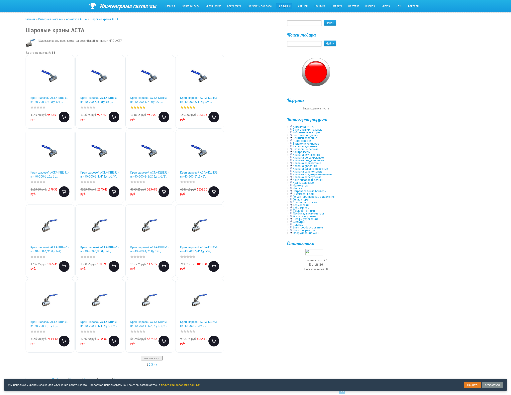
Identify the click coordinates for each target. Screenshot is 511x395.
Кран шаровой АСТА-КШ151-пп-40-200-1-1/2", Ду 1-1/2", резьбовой (149, 174)
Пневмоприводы (303, 194)
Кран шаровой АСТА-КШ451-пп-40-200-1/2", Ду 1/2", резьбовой (149, 249)
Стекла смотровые (305, 202)
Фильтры (299, 222)
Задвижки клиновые (306, 143)
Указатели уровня (304, 216)
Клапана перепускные (307, 177)
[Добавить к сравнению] (68, 79)
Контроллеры (301, 152)
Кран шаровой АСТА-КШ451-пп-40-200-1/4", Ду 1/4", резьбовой (50, 249)
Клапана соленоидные (307, 171)
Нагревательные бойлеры (309, 191)
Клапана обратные (305, 166)
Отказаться (492, 384)
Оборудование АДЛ (306, 233)
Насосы (297, 188)
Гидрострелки (302, 141)
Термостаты (301, 205)
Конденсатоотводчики (308, 180)
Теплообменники (304, 210)
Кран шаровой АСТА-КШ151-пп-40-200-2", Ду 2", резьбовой (199, 174)
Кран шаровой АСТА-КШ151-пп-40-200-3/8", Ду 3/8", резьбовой (99, 100)
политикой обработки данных (180, 384)
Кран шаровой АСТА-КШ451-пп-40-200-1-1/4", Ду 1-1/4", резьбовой (99, 324)
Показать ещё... (152, 358)
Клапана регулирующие (308, 157)
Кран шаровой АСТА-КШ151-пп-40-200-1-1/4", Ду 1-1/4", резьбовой (99, 174)
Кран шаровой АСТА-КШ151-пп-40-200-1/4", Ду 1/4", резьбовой (50, 100)
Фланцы (298, 224)
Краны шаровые (303, 183)
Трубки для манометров (309, 213)
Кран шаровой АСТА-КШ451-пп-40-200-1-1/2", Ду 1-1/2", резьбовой (149, 324)
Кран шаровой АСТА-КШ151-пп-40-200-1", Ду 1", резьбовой (50, 174)
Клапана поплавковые (307, 163)
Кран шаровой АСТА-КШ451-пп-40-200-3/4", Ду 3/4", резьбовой (199, 249)
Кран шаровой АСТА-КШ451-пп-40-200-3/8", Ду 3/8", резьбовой (99, 249)
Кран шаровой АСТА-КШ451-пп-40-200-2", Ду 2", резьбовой (199, 324)
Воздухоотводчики (305, 135)
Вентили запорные (305, 138)
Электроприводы (304, 230)
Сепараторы (301, 199)
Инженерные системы (127, 6)
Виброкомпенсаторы (306, 132)
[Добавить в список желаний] (68, 66)
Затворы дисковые (305, 146)
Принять (472, 384)
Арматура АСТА (303, 127)
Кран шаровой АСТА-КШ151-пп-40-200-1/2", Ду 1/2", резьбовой (149, 100)
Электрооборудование (308, 227)
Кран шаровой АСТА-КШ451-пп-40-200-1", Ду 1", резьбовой (50, 324)
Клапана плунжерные (307, 155)
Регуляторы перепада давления (314, 196)
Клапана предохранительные (312, 174)
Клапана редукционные (308, 160)
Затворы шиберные (305, 149)
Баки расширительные (307, 129)
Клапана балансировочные (310, 169)
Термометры (301, 208)
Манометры (300, 185)
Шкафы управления (305, 219)
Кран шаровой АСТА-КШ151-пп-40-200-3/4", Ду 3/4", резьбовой (199, 100)
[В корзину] (64, 117)
